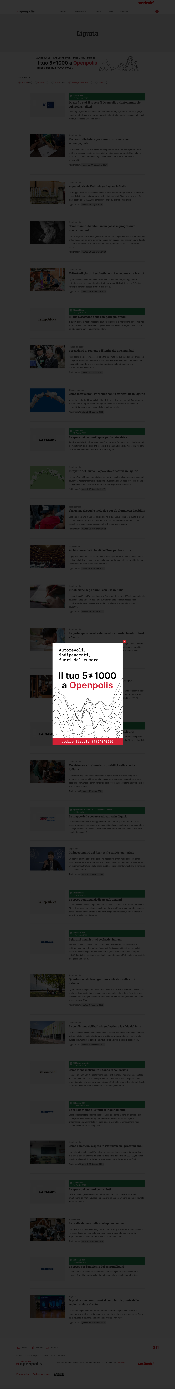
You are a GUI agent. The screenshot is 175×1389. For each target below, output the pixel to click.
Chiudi (122, 641)
